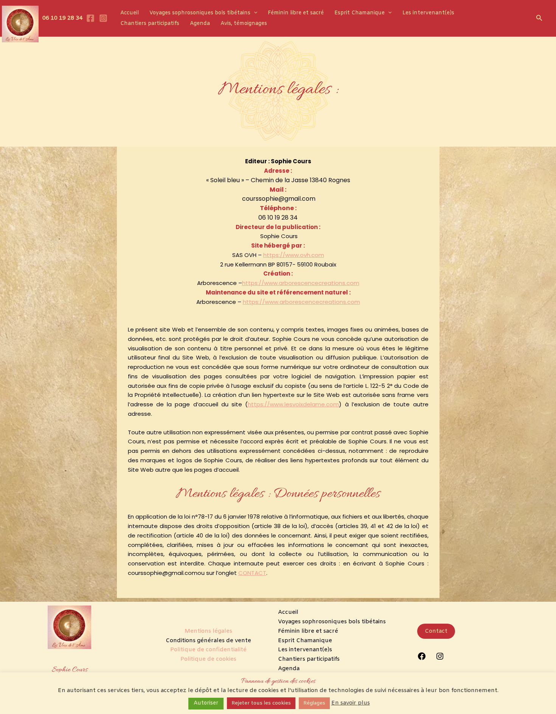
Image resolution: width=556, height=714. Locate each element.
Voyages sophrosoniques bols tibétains (199, 13)
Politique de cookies (208, 659)
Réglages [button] (314, 703)
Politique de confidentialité (208, 650)
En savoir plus (350, 703)
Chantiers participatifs (149, 23)
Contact (436, 631)
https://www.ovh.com (293, 255)
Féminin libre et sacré (296, 13)
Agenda (200, 23)
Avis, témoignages (244, 23)
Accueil (129, 13)
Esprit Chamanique (359, 13)
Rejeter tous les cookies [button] (261, 703)
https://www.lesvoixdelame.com (293, 404)
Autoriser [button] (206, 703)
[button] (253, 13)
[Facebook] (90, 18)
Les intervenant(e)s (428, 13)
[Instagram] (103, 18)
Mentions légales (208, 631)
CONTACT (252, 573)
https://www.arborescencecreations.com (300, 283)
